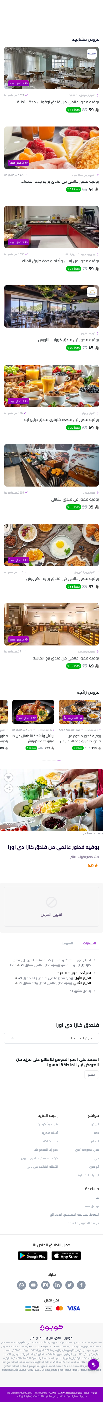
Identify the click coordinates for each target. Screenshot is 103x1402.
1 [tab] (59, 760)
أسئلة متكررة (50, 1133)
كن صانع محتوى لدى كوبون (39, 1158)
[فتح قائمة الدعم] (93, 1364)
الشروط (67, 943)
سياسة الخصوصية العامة (83, 1223)
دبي (96, 1158)
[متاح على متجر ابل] (66, 1255)
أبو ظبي (94, 1166)
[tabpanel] (79, 731)
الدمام (95, 1141)
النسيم (91, 1074)
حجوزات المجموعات (46, 1149)
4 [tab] (44, 760)
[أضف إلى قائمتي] (8, 777)
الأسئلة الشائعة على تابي (42, 1166)
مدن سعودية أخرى (87, 1149)
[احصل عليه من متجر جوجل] (33, 1255)
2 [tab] (54, 760)
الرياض (95, 1124)
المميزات (89, 943)
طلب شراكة (50, 1141)
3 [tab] (49, 760)
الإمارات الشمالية (88, 1175)
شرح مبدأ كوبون (48, 1124)
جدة (100, 833)
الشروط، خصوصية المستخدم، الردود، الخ (74, 1214)
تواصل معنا (91, 1206)
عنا (97, 1197)
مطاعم (87, 833)
